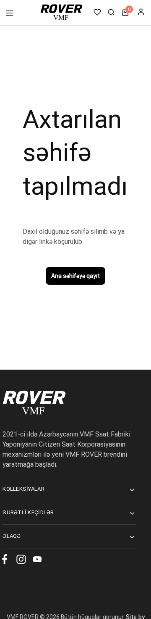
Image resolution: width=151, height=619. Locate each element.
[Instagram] (21, 561)
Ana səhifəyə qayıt (75, 275)
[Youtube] (35, 561)
